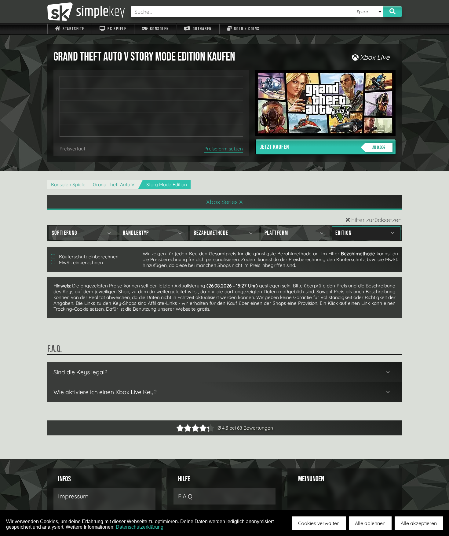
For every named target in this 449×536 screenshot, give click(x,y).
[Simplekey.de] (86, 11)
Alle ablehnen (370, 523)
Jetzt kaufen (322, 147)
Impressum (73, 496)
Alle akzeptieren (419, 523)
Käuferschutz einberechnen (88, 257)
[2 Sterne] (184, 428)
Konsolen (159, 29)
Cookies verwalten (319, 523)
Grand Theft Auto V (113, 184)
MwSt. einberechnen (80, 262)
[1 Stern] (180, 428)
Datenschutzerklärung (139, 527)
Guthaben (202, 29)
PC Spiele (116, 29)
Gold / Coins (246, 29)
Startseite (72, 29)
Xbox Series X (224, 201)
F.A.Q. (186, 496)
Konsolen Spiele (68, 184)
